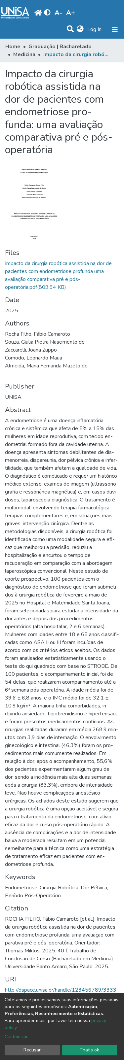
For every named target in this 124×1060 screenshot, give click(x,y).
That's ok (89, 1050)
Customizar (16, 1037)
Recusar (32, 1050)
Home (13, 46)
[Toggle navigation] (114, 29)
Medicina (24, 54)
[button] (80, 29)
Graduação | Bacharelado (60, 46)
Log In (95, 29)
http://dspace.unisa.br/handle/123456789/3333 (60, 990)
